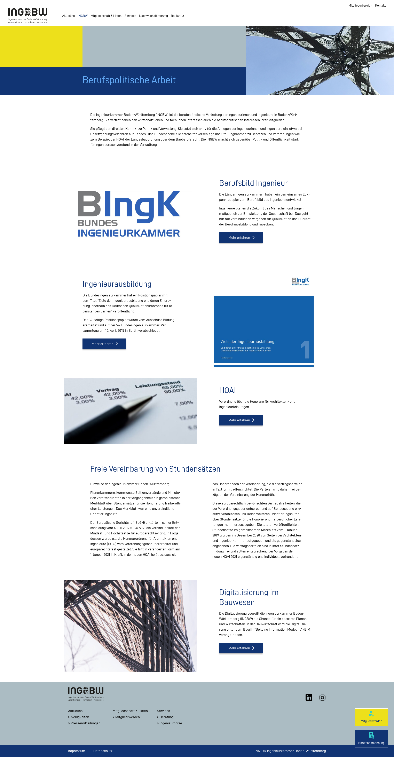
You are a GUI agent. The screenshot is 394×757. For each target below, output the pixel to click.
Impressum (76, 751)
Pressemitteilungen (85, 723)
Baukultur (177, 15)
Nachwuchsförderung (153, 15)
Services (130, 15)
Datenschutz (102, 751)
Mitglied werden (127, 717)
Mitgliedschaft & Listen (106, 15)
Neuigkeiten (80, 717)
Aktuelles (68, 15)
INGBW (83, 15)
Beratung (167, 717)
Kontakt (380, 5)
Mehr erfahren (239, 237)
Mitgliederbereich (360, 5)
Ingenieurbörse (171, 723)
